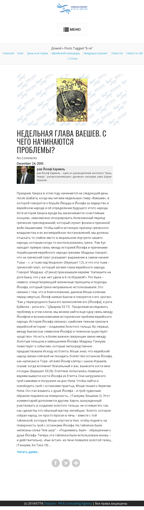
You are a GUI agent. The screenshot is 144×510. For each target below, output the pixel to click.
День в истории (37, 53)
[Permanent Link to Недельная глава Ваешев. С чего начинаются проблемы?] (72, 124)
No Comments (27, 158)
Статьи (72, 58)
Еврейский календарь (66, 53)
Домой (56, 48)
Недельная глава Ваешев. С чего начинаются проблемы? (61, 141)
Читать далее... (28, 452)
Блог (21, 53)
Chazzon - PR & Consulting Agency (68, 503)
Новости (117, 53)
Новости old (134, 53)
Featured (8, 53)
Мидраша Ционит (96, 53)
